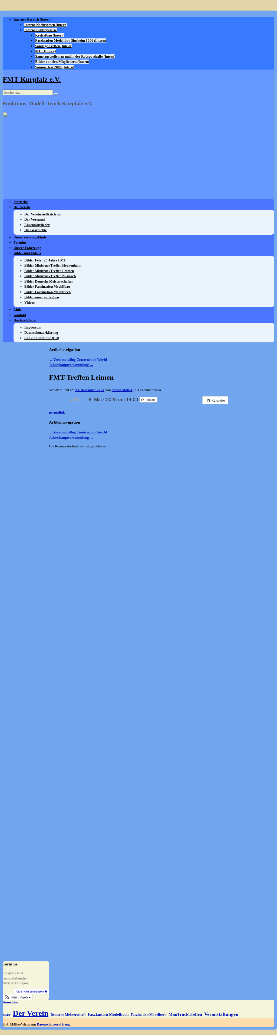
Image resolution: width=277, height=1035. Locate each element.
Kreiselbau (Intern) (49, 35)
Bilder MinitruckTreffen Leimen (49, 271)
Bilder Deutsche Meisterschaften (48, 281)
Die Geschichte (35, 230)
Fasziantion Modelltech (108, 1014)
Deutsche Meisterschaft (68, 1015)
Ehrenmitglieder (37, 225)
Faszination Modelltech (148, 1015)
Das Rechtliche (25, 320)
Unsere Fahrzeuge (27, 248)
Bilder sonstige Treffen (41, 297)
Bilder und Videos (27, 253)
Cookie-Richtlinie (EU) (41, 338)
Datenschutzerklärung (41, 332)
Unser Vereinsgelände (30, 237)
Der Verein (22, 207)
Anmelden (10, 1002)
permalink (57, 412)
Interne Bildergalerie (40, 30)
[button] (17, 997)
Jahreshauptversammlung (71, 365)
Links (18, 309)
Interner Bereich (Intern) (32, 19)
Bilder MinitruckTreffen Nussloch (50, 276)
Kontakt (20, 315)
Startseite (21, 202)
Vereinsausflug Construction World (78, 360)
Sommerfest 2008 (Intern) (54, 67)
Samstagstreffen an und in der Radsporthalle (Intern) (75, 56)
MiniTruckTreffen (185, 1014)
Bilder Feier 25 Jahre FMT (45, 260)
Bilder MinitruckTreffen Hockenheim (52, 265)
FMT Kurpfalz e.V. (32, 79)
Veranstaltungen (221, 1014)
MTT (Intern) (45, 51)
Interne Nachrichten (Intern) (45, 25)
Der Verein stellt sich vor (43, 214)
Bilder (7, 1014)
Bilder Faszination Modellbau (47, 286)
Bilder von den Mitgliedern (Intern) (62, 62)
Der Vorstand (34, 219)
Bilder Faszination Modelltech (47, 292)
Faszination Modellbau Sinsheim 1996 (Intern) (70, 40)
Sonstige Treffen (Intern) (53, 46)
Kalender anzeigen (30, 991)
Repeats (150, 399)
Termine (20, 242)
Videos (29, 302)
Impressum (32, 327)
